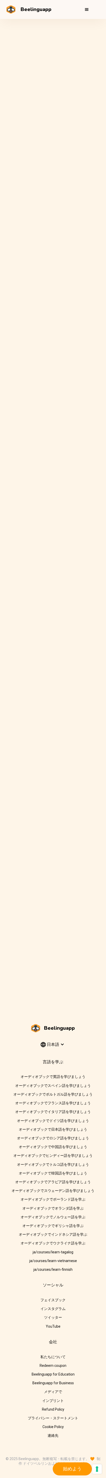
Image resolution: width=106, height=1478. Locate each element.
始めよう (72, 1468)
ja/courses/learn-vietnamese (53, 1261)
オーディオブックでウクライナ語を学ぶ (53, 1243)
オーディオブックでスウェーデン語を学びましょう (53, 1191)
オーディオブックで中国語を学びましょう (53, 1147)
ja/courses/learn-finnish (53, 1269)
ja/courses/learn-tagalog (53, 1252)
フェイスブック (53, 1300)
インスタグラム (53, 1309)
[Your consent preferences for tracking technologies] (97, 1469)
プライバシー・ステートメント (53, 1418)
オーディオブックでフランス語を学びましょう (53, 1103)
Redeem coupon (53, 1365)
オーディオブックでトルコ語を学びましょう (53, 1164)
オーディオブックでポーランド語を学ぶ (53, 1199)
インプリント (53, 1401)
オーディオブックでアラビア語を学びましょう (53, 1182)
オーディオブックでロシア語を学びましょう (53, 1138)
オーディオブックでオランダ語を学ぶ (53, 1208)
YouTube (53, 1326)
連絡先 (53, 1435)
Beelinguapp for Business (53, 1383)
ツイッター (53, 1317)
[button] (87, 9)
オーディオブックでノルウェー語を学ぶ (53, 1217)
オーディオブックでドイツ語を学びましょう (53, 1121)
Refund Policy (53, 1409)
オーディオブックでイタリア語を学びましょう (53, 1112)
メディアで (53, 1392)
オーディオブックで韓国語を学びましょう (53, 1173)
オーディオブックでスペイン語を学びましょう (53, 1086)
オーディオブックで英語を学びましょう (53, 1077)
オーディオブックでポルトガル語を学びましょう (53, 1094)
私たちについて (53, 1357)
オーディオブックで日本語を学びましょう (53, 1129)
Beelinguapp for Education (53, 1374)
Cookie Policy (53, 1427)
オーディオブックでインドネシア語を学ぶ (53, 1234)
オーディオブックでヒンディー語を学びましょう (53, 1155)
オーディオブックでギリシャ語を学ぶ (53, 1226)
